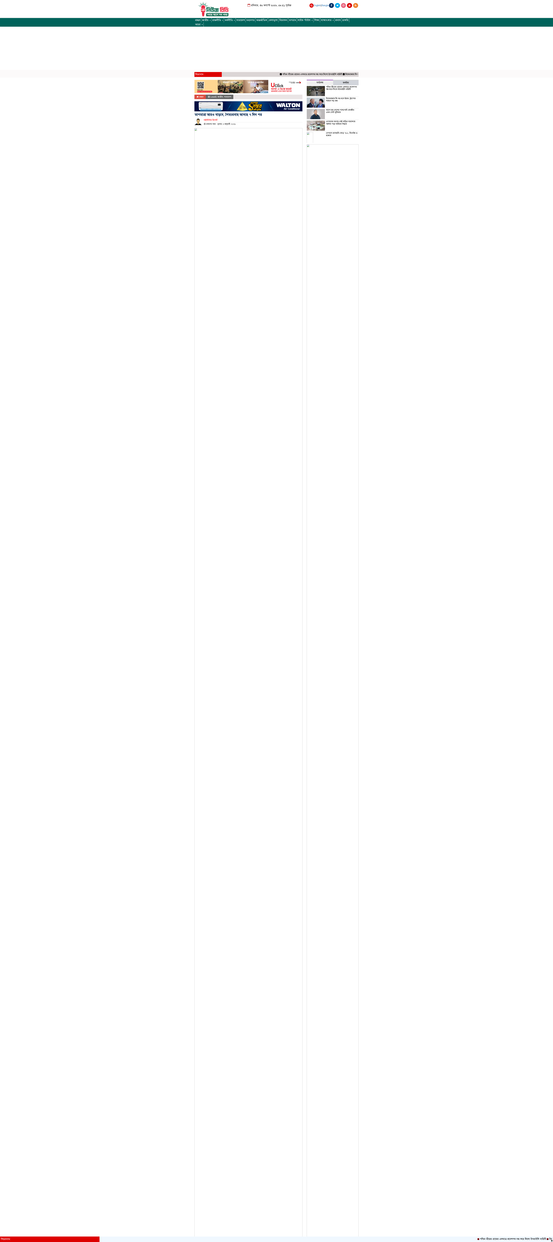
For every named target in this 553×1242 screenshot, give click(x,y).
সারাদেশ (240, 20)
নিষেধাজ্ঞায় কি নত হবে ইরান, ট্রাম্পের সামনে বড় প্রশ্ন (327, 74)
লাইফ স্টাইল (304, 20)
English (317, 5)
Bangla (324, 5)
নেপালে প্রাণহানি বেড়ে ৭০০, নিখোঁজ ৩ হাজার (341, 134)
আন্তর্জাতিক (261, 20)
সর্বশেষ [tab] (320, 82)
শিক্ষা (316, 20)
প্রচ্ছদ (197, 20)
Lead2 (213, 97)
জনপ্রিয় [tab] (346, 82)
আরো (198, 24)
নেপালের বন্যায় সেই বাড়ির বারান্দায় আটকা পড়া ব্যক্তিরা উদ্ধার (340, 122)
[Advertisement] (276, 48)
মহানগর (250, 20)
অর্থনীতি (229, 20)
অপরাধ (292, 20)
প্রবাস (338, 20)
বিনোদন (283, 20)
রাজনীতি (217, 20)
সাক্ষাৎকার (326, 20)
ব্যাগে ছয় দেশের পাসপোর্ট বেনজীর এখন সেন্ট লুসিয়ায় (340, 111)
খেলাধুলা (273, 20)
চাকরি (345, 20)
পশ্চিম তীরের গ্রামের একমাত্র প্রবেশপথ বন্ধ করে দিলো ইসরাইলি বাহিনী (272, 74)
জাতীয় (205, 20)
